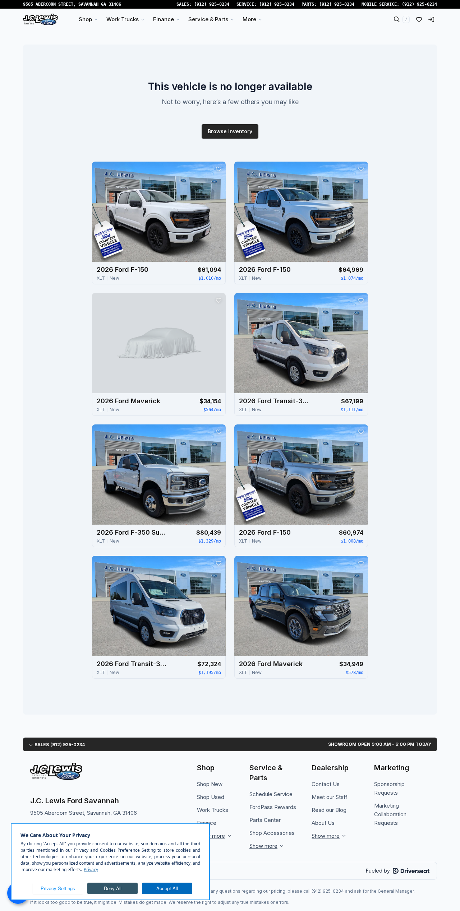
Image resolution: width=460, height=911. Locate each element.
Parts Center (265, 820)
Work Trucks (212, 810)
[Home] (40, 19)
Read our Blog (329, 810)
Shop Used (210, 797)
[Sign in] (431, 19)
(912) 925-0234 (211, 4)
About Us (323, 822)
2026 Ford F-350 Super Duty (133, 532)
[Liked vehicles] (419, 19)
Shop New (209, 784)
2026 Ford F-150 (122, 269)
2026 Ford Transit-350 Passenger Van (275, 401)
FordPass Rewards (272, 807)
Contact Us (326, 784)
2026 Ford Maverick (128, 401)
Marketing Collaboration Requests (390, 814)
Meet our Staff (330, 797)
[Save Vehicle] (218, 169)
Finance (206, 822)
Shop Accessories (272, 832)
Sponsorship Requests (389, 788)
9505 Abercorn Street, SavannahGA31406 (72, 4)
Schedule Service (271, 794)
